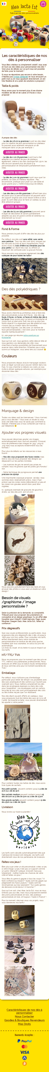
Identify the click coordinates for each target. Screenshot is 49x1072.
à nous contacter (21, 77)
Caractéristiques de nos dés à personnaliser (24, 1011)
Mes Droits (24, 1024)
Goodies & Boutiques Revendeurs (24, 1020)
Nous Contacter (24, 1016)
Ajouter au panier (15, 152)
